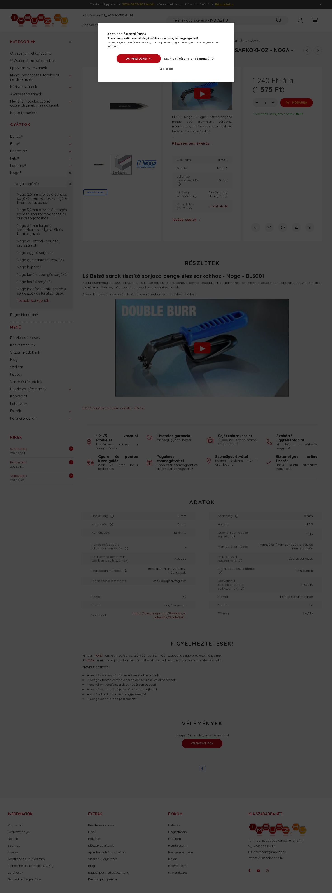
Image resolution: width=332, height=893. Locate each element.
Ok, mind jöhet (136, 58)
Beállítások (166, 68)
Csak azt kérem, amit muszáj (187, 59)
